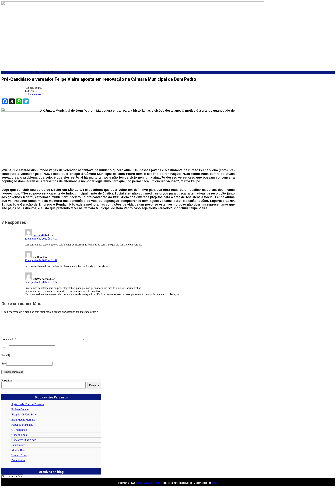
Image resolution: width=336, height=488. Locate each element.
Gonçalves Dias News (23, 439)
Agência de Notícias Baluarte (27, 404)
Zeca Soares (18, 460)
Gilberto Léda (19, 434)
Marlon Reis (18, 450)
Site (3, 363)
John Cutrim (18, 444)
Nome (4, 347)
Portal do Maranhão (22, 424)
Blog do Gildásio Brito (24, 414)
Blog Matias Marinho (23, 419)
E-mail (5, 355)
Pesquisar (6, 380)
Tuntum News (19, 455)
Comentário (8, 339)
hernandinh (40, 235)
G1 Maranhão (19, 429)
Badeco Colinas (20, 409)
